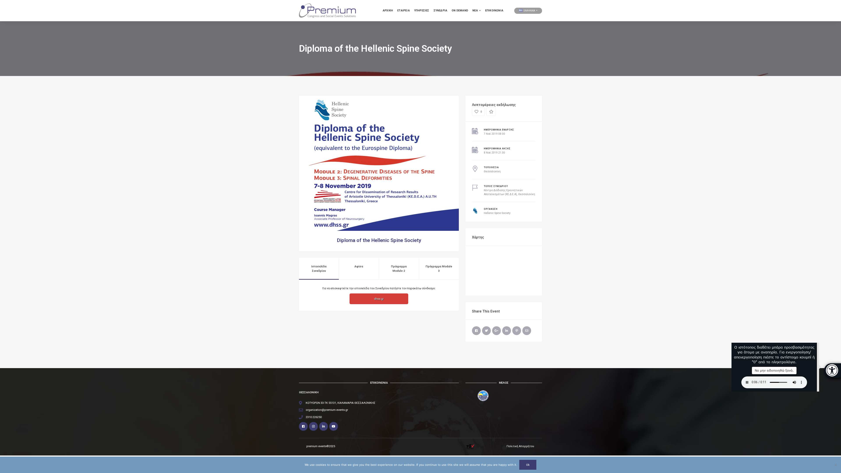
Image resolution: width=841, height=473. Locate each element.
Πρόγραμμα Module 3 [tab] (439, 268)
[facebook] (303, 426)
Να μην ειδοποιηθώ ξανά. (774, 370)
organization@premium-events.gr (327, 409)
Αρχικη (388, 10)
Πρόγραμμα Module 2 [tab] (399, 268)
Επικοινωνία (494, 10)
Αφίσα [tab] (358, 266)
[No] (835, 465)
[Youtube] (333, 426)
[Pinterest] (516, 330)
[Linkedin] (323, 426)
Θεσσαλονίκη (492, 171)
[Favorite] (491, 112)
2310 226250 (314, 417)
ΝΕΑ (475, 10)
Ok (528, 464)
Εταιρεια (403, 10)
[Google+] (496, 330)
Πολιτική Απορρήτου (520, 446)
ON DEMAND (460, 10)
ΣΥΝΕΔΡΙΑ (440, 10)
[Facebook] (476, 330)
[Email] (526, 330)
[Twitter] (486, 330)
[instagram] (313, 426)
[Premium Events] (327, 10)
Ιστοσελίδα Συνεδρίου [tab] (319, 268)
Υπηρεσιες (421, 10)
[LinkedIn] (506, 330)
